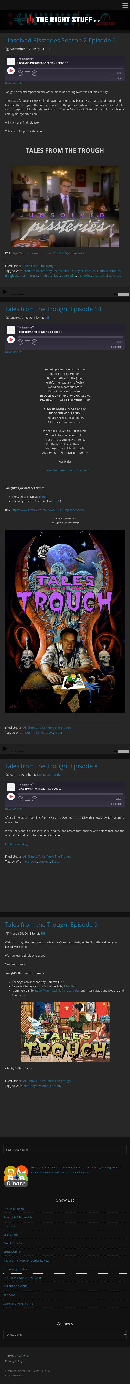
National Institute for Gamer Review (26, 1260)
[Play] (5, 291)
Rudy (57, 501)
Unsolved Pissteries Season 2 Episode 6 (60, 40)
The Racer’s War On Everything (22, 1278)
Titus (43, 497)
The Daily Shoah (13, 1209)
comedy (44, 861)
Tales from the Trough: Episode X (51, 766)
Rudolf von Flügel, (46, 990)
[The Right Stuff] (65, 27)
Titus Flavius (71, 986)
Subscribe (117, 78)
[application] (65, 292)
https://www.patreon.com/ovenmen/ (65, 470)
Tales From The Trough (39, 266)
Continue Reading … (18, 844)
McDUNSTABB (12, 1252)
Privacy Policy (13, 1361)
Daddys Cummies (83, 271)
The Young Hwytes (15, 1269)
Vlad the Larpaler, (69, 990)
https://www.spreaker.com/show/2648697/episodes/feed (47, 253)
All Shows (30, 728)
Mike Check (10, 1235)
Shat (108, 276)
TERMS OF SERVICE (17, 1356)
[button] (65, 5)
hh (42, 276)
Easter (56, 861)
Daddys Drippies (109, 271)
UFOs (117, 276)
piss (73, 276)
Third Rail (9, 1226)
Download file (14, 83)
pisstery (98, 276)
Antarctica (62, 271)
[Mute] (115, 294)
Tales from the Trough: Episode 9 (51, 924)
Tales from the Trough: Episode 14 (53, 309)
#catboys (46, 271)
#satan (44, 1086)
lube (57, 276)
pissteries (84, 276)
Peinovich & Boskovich (17, 1217)
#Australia (31, 271)
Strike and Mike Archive (18, 1303)
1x (27, 73)
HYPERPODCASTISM (16, 1286)
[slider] (123, 294)
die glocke (12, 276)
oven (65, 276)
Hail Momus (29, 276)
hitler (48, 276)
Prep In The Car (13, 1243)
